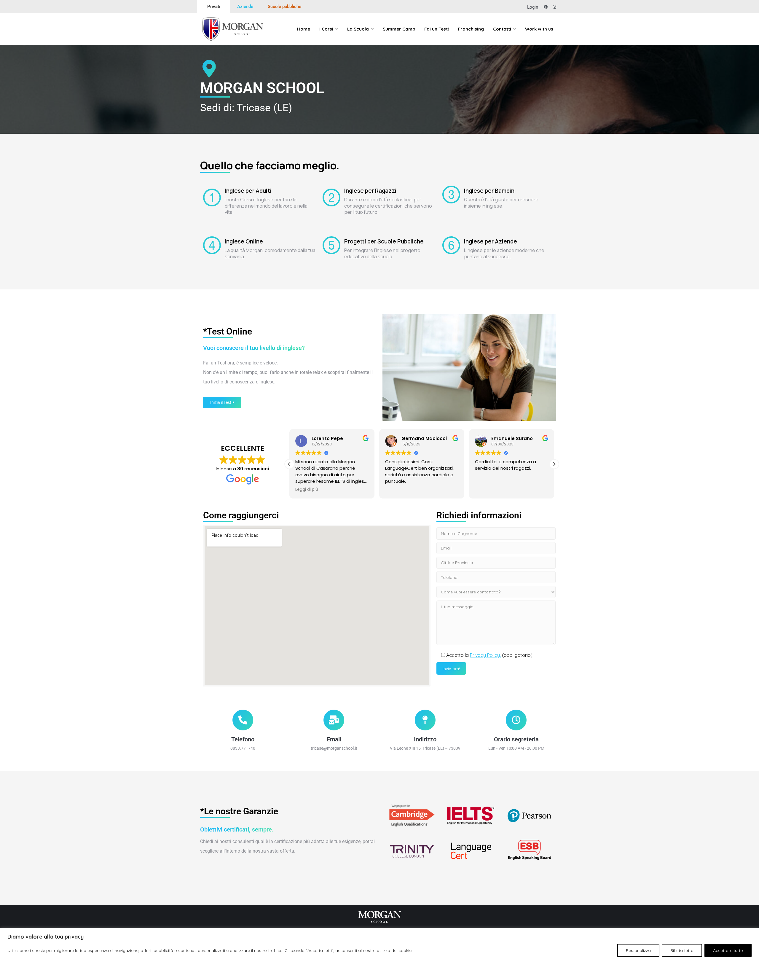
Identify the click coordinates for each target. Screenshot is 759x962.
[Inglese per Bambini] (451, 194)
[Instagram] (554, 7)
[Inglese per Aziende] (451, 245)
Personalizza (638, 950)
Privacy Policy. (485, 655)
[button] (554, 464)
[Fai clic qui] (242, 727)
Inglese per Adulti (248, 191)
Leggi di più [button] (306, 489)
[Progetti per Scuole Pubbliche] (331, 245)
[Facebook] (546, 7)
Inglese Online (244, 241)
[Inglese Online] (212, 245)
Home (303, 29)
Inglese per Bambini (490, 191)
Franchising (471, 29)
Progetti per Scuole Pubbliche (384, 241)
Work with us (539, 29)
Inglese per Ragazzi (370, 191)
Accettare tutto (728, 950)
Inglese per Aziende (490, 241)
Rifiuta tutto (681, 950)
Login (532, 7)
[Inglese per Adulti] (212, 197)
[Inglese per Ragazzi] (331, 197)
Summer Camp (399, 29)
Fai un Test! (436, 29)
